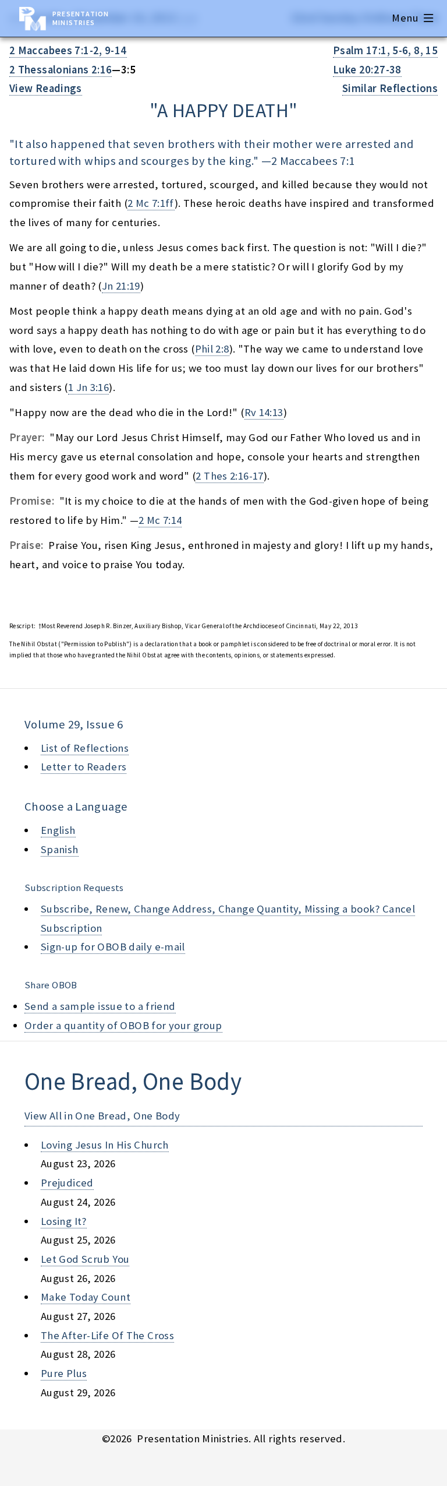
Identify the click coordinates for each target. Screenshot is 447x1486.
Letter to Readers (83, 766)
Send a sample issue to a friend (100, 1006)
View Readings (45, 88)
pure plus (64, 1373)
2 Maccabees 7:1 (313, 160)
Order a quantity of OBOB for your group (123, 1025)
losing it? (64, 1221)
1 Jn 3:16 (88, 387)
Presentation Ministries (80, 18)
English (58, 830)
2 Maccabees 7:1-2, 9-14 (68, 50)
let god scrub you (85, 1259)
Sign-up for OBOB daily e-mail (113, 946)
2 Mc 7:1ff (151, 203)
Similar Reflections (390, 88)
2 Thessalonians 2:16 (60, 69)
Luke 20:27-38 (367, 69)
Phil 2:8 (212, 348)
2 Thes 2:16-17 (229, 476)
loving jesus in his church (105, 1145)
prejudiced (67, 1182)
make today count (85, 1297)
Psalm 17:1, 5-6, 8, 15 (385, 50)
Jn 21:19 (121, 286)
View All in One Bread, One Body (102, 1115)
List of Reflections (85, 748)
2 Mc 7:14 (160, 520)
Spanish (60, 849)
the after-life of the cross (107, 1335)
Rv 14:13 (263, 412)
